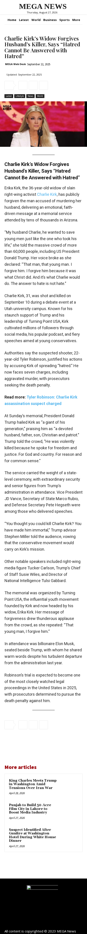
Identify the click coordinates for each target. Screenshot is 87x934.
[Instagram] (44, 923)
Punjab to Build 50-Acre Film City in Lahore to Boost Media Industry (30, 809)
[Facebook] (23, 85)
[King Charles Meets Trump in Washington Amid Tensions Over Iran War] (69, 787)
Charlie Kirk (47, 194)
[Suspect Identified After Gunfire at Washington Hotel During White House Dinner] (69, 836)
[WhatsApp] (43, 85)
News (30, 96)
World (40, 96)
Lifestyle (20, 96)
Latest (9, 96)
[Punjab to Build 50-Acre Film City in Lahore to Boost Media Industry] (69, 812)
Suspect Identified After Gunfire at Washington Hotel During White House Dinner (32, 835)
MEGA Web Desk (15, 64)
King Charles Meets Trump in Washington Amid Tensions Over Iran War (33, 784)
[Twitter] (33, 85)
